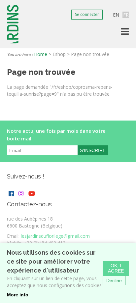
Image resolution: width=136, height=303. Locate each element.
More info (17, 294)
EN (116, 15)
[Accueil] (13, 24)
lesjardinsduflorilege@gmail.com (55, 236)
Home (40, 54)
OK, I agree (116, 268)
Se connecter (87, 14)
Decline (114, 280)
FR (126, 15)
